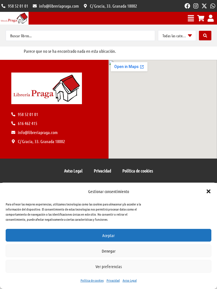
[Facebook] (187, 6)
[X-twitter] (204, 6)
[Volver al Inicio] (14, 18)
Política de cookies (92, 280)
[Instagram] (196, 6)
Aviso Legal (130, 280)
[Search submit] (205, 35)
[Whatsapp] (213, 6)
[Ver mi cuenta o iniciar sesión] (210, 18)
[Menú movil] (190, 18)
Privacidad (113, 280)
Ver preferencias (109, 266)
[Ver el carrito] (200, 18)
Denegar (109, 250)
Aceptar (108, 235)
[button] (208, 191)
